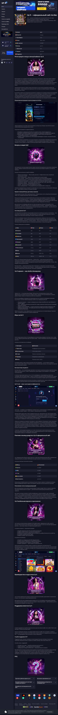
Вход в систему (3, 53)
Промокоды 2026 (5, 24)
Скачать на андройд (6, 19)
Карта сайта (28, 704)
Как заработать (5, 29)
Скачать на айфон (5, 21)
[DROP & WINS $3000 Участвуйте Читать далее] (46, 10)
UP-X (3, 6)
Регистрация (10, 52)
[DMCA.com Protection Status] (26, 707)
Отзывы (3, 14)
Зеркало (3, 11)
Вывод (3, 16)
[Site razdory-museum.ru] (6, 3)
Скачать (3, 9)
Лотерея (3, 26)
